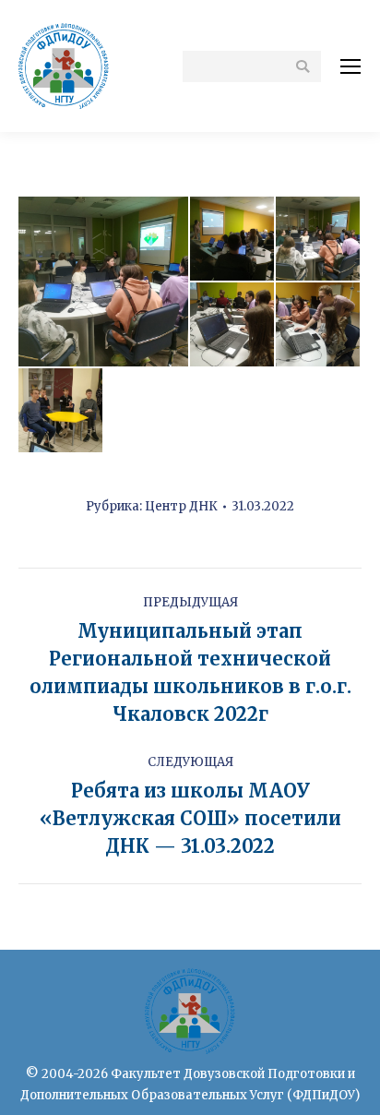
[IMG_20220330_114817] (233, 239)
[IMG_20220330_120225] (233, 325)
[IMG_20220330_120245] (319, 325)
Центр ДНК (181, 506)
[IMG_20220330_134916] (61, 411)
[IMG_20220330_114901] (319, 239)
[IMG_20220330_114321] (104, 281)
